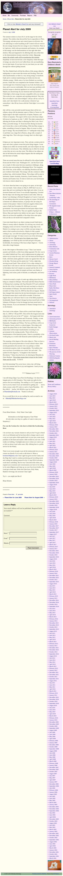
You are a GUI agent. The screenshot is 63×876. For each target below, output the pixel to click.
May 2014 (52, 612)
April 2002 (52, 846)
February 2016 (53, 571)
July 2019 (52, 487)
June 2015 (52, 588)
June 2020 (52, 464)
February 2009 (53, 740)
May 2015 (52, 590)
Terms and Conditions (54, 384)
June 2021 (52, 441)
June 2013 (52, 635)
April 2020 (52, 468)
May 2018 (52, 515)
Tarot (50, 296)
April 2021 (52, 445)
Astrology (52, 242)
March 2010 (52, 716)
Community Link (54, 249)
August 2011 (53, 681)
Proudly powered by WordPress (39, 873)
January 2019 (53, 499)
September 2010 (54, 703)
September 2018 (54, 507)
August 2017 (53, 534)
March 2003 (52, 829)
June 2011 (52, 685)
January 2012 (53, 670)
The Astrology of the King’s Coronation (54, 201)
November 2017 (54, 528)
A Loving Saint (54, 107)
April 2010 (52, 714)
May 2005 (52, 800)
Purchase (23, 15)
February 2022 (53, 425)
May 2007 (52, 778)
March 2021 (52, 447)
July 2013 (52, 633)
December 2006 (54, 784)
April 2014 (52, 614)
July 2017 (52, 536)
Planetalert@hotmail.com (12, 391)
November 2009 (54, 724)
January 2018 (53, 524)
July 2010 (52, 707)
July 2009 (52, 732)
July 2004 (52, 813)
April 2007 (52, 780)
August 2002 (53, 842)
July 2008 (52, 753)
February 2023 (53, 404)
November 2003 (54, 819)
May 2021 (52, 443)
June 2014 (52, 610)
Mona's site (52, 337)
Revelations (52, 290)
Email (6, 538)
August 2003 (53, 823)
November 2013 (54, 625)
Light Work (52, 275)
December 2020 (54, 454)
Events (51, 265)
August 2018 (53, 509)
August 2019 (53, 484)
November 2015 (54, 577)
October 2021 (53, 433)
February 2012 (53, 668)
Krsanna (51, 273)
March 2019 (52, 495)
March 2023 (52, 402)
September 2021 (54, 435)
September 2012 (54, 654)
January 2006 (53, 792)
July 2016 (52, 561)
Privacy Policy (52, 386)
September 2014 (54, 606)
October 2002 (53, 837)
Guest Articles (53, 269)
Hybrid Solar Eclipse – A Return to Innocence (54, 212)
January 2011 (53, 695)
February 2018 (53, 522)
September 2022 (54, 410)
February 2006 (53, 790)
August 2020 (53, 462)
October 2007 (53, 771)
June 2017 (52, 538)
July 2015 (52, 586)
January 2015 (53, 598)
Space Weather (53, 347)
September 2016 (54, 557)
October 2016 (53, 555)
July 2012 (52, 658)
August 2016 (53, 559)
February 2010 (53, 718)
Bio (9, 15)
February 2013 (53, 643)
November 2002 (54, 835)
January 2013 (53, 645)
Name (6, 533)
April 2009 (52, 738)
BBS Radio (52, 321)
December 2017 (54, 526)
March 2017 (52, 544)
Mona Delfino (53, 280)
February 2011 (53, 693)
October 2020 (53, 458)
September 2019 (54, 482)
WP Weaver (56, 873)
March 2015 (52, 594)
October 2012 (53, 652)
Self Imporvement (54, 292)
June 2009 (52, 734)
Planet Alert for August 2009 (35, 497)
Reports (29, 15)
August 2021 (53, 437)
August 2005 (53, 794)
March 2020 (52, 470)
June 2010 (52, 709)
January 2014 (53, 621)
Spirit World (53, 294)
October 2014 (53, 604)
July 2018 (52, 511)
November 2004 (54, 809)
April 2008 (52, 759)
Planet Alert (11, 19)
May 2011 (52, 687)
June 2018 (52, 513)
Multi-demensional (54, 282)
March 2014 (52, 617)
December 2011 (53, 672)
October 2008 (53, 747)
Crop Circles (53, 251)
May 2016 (52, 565)
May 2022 (52, 418)
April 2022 (52, 421)
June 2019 (52, 489)
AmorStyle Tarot (54, 101)
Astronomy (52, 244)
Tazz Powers (53, 298)
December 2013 (54, 623)
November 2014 (54, 602)
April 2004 (52, 817)
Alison (51, 240)
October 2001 (53, 854)
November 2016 (54, 553)
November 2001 (54, 852)
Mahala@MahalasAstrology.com (16, 398)
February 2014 (53, 619)
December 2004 (54, 806)
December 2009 (54, 722)
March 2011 (52, 691)
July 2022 (52, 414)
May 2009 (52, 736)
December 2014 (54, 600)
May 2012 (52, 662)
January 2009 (53, 742)
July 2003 (52, 825)
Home (4, 15)
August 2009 (53, 730)
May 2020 (52, 466)
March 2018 (52, 520)
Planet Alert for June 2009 (12, 497)
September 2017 (54, 532)
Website (6, 543)
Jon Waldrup (53, 271)
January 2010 (53, 720)
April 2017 (52, 542)
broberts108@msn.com (10, 456)
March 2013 (52, 641)
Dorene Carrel (53, 259)
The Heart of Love (54, 349)
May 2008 (52, 757)
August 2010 (53, 705)
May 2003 (52, 827)
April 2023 (52, 400)
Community (14, 15)
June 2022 (52, 416)
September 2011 (54, 678)
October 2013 (53, 627)
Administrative (53, 238)
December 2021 (54, 429)
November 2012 (54, 650)
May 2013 (52, 637)
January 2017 (53, 548)
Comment (7, 515)
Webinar (51, 302)
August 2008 (53, 751)
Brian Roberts (53, 246)
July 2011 (52, 683)
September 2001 (54, 856)
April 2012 (52, 664)
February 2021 (53, 449)
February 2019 (53, 497)
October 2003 (53, 821)
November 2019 (54, 478)
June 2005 (52, 798)
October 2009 (53, 726)
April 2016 (52, 567)
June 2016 (52, 563)
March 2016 (52, 569)
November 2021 (54, 431)
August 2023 (53, 394)
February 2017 (53, 546)
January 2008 (53, 765)
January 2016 (53, 573)
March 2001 (52, 858)
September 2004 (54, 811)
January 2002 (53, 850)
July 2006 (52, 788)
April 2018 (52, 517)
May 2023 (52, 398)
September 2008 (54, 749)
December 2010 (54, 697)
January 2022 (53, 427)
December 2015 (54, 575)
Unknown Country (54, 356)
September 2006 (54, 786)
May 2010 (52, 712)
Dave (50, 257)
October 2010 (53, 701)
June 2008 (52, 755)
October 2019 (53, 480)
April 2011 (52, 689)
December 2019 (54, 476)
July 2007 (52, 776)
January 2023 (53, 406)
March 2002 (52, 848)
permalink (20, 494)
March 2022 (52, 423)
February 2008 (53, 763)
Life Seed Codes (54, 335)
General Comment (54, 267)
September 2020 (54, 460)
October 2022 (53, 408)
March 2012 (52, 666)
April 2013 (52, 639)
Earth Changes (53, 327)
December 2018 (54, 501)
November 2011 (54, 674)
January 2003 (53, 831)
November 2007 (54, 769)
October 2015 (53, 579)
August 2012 (53, 656)
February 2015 (53, 596)
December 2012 (54, 648)
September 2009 (54, 728)
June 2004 (52, 815)
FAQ (35, 15)
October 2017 (53, 530)
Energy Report (53, 263)
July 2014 (52, 608)
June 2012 (52, 660)
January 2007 (53, 782)
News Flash (52, 284)
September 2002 (54, 840)
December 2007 (54, 767)
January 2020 (53, 474)
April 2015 (52, 592)
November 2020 (54, 456)
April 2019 (52, 493)
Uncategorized (53, 300)
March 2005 (52, 802)
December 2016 (54, 550)
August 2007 (53, 773)
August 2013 (53, 631)
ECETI (51, 329)
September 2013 (54, 629)
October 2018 (53, 505)
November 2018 (54, 503)
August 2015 (53, 584)
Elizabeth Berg (53, 261)
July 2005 (52, 796)
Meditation (52, 277)
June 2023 (52, 396)
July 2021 (52, 439)
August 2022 (53, 412)
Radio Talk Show (54, 288)
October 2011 (53, 676)
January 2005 (53, 804)
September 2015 (54, 581)
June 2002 (52, 844)
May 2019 (52, 491)
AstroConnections (54, 316)
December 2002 (54, 833)
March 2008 (52, 761)
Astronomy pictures (55, 319)
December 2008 (54, 745)
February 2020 (53, 472)
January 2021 (53, 451)
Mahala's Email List (22, 24)
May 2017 (52, 540)
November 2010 (54, 699)
